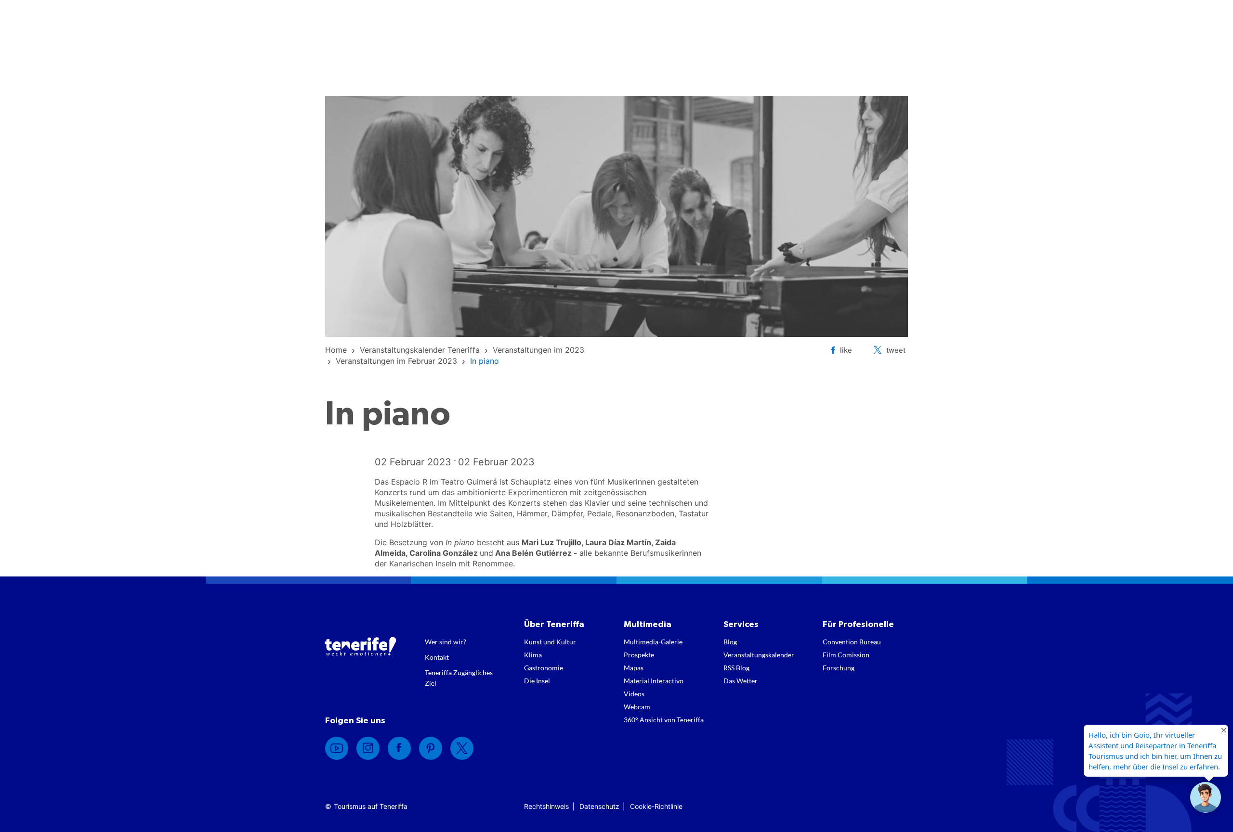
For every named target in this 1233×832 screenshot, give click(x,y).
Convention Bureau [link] (852, 642)
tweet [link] (895, 350)
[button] (1205, 797)
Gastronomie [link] (543, 668)
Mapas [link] (633, 668)
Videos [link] (634, 694)
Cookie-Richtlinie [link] (656, 806)
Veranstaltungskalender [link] (758, 655)
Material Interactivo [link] (653, 681)
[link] (336, 350)
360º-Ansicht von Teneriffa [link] (664, 720)
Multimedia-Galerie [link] (653, 642)
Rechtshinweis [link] (546, 806)
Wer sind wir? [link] (445, 642)
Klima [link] (533, 655)
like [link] (846, 350)
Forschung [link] (838, 668)
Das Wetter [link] (740, 681)
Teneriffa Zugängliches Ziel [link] (459, 677)
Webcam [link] (637, 707)
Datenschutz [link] (599, 806)
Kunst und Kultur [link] (550, 642)
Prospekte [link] (639, 655)
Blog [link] (730, 642)
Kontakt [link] (437, 657)
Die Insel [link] (537, 681)
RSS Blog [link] (736, 668)
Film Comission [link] (846, 655)
